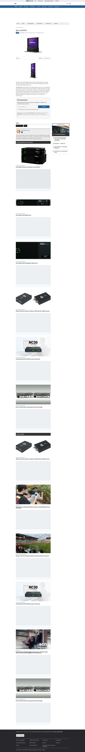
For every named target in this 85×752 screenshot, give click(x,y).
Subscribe (50, 6)
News (17, 32)
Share (19, 58)
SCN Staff (22, 32)
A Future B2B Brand (33, 745)
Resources (44, 6)
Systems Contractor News (30, 32)
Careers (17, 745)
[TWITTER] (22, 132)
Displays (55, 23)
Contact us (58, 742)
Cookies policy (58, 740)
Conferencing (48, 23)
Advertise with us (32, 742)
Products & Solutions (19, 27)
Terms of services (31, 112)
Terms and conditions (20, 740)
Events (38, 6)
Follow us (42, 58)
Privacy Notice (19, 113)
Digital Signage (30, 23)
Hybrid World (39, 23)
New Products (19, 125)
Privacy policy (45, 740)
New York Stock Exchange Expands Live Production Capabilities (60, 139)
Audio (23, 23)
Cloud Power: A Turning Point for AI (60, 152)
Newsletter (57, 6)
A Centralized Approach (59, 134)
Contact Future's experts (34, 740)
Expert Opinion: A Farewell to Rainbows (60, 147)
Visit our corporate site (58, 731)
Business (26, 6)
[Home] (29, 0)
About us (44, 742)
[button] (68, 3)
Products (20, 6)
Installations (32, 6)
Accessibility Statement (20, 742)
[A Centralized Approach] (60, 131)
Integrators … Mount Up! (59, 143)
